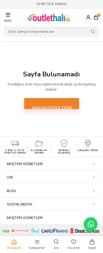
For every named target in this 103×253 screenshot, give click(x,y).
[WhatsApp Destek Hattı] (91, 224)
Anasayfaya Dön (52, 107)
